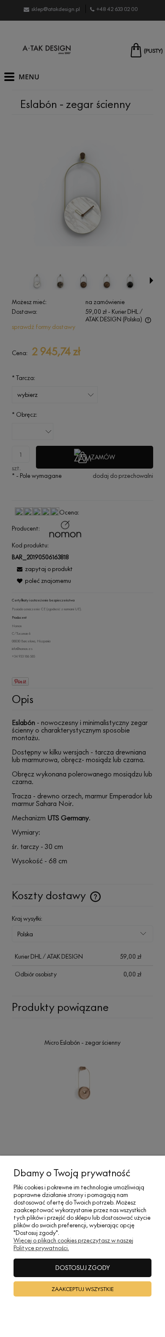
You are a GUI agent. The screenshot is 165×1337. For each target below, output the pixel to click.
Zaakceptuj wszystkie (83, 1289)
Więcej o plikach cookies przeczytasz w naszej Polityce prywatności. (73, 1244)
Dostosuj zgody (82, 1268)
